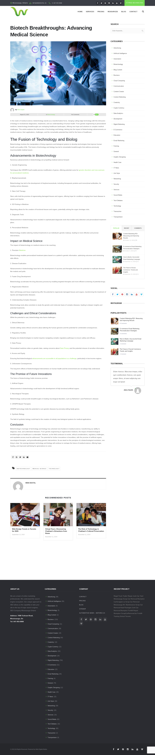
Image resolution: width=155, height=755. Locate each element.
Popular (116, 228)
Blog (123, 11)
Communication (119, 86)
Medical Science (39, 468)
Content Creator (119, 91)
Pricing (100, 11)
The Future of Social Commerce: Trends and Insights (130, 270)
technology (54, 468)
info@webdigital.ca (39, 3)
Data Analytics (118, 113)
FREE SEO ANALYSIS (135, 3)
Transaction (117, 211)
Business (117, 75)
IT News (116, 168)
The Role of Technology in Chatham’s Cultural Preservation (91, 530)
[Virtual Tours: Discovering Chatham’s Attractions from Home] (58, 515)
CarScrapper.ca (119, 602)
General (116, 151)
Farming (116, 146)
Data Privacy (64, 348)
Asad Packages (126, 607)
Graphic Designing (120, 157)
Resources (113, 11)
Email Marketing (119, 140)
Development (118, 119)
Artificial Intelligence (120, 53)
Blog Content (118, 70)
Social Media (118, 195)
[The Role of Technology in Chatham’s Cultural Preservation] (91, 515)
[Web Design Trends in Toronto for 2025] (25, 515)
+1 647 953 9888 (57, 3)
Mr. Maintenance (129, 605)
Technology (117, 206)
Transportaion (118, 217)
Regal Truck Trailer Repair (123, 596)
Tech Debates (118, 200)
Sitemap (82, 609)
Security (116, 184)
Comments (137, 228)
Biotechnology (51, 114)
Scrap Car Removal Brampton (134, 599)
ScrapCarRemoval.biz (129, 613)
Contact (133, 11)
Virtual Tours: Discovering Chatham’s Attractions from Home (56, 531)
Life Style (117, 173)
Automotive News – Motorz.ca (92, 613)
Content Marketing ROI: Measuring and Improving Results (131, 236)
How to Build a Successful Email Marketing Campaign (131, 258)
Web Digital (20, 109)
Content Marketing (120, 97)
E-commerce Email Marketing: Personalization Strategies (132, 247)
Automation (117, 59)
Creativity (117, 102)
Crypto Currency (119, 108)
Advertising (117, 48)
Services (90, 11)
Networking (117, 179)
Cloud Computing (119, 80)
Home (80, 11)
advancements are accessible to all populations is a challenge (54, 358)
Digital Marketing (119, 124)
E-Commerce (118, 130)
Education (117, 135)
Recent (126, 228)
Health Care (117, 162)
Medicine (22, 250)
